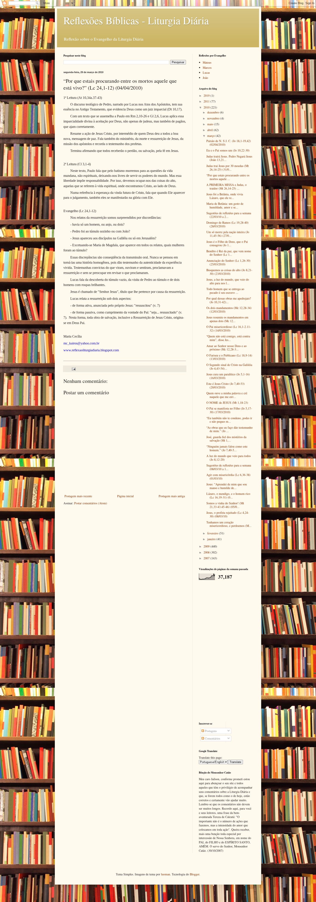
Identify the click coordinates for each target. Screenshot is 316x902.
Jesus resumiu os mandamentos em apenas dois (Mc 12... (227, 319)
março (211, 136)
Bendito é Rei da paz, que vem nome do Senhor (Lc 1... (228, 253)
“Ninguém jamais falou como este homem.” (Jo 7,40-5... (226, 448)
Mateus (207, 62)
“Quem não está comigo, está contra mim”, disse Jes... (228, 338)
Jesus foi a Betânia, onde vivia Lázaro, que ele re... (224, 196)
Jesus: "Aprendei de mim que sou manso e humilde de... (226, 486)
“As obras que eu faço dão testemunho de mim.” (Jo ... (229, 429)
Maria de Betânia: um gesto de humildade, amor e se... (224, 205)
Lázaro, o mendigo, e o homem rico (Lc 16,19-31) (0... (228, 495)
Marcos (207, 68)
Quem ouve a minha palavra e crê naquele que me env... (226, 395)
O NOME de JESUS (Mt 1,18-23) (227, 403)
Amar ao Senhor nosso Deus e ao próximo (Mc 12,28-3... (226, 348)
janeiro (211, 539)
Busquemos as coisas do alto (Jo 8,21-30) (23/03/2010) (229, 272)
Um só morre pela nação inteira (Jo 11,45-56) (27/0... (227, 234)
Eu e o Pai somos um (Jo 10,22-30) (228, 150)
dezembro (213, 112)
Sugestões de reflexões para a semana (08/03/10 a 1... (228, 467)
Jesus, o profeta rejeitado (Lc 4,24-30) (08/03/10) (227, 514)
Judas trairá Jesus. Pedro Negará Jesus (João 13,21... (229, 158)
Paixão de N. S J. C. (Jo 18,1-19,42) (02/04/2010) (228, 143)
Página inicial (125, 496)
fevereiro (213, 533)
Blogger (194, 874)
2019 (207, 95)
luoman (165, 874)
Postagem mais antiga (172, 496)
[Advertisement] (226, 650)
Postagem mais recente (78, 496)
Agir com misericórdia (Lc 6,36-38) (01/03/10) (228, 476)
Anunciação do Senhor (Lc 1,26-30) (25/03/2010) (228, 262)
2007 (207, 558)
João (205, 78)
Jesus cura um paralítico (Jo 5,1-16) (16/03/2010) (228, 376)
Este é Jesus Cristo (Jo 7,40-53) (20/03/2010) (225, 385)
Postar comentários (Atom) (90, 503)
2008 (207, 552)
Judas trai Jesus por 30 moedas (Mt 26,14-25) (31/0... (227, 167)
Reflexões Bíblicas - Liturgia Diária (136, 20)
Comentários (212, 738)
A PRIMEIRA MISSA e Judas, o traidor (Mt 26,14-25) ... (226, 186)
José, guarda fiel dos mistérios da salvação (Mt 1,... (226, 439)
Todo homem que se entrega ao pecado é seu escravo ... (225, 291)
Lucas (206, 72)
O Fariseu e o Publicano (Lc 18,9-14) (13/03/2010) (229, 357)
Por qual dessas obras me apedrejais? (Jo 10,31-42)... (228, 300)
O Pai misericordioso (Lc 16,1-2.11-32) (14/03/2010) (228, 328)
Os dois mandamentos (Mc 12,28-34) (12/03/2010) (229, 309)
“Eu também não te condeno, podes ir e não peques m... (229, 420)
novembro (213, 118)
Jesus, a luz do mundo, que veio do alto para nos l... (227, 281)
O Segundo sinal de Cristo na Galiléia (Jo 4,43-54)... (229, 366)
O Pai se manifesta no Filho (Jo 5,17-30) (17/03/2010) (229, 410)
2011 (207, 101)
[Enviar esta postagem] (73, 368)
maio (210, 124)
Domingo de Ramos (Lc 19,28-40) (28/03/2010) (227, 224)
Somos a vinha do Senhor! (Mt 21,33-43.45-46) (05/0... (225, 505)
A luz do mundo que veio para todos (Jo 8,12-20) (228, 458)
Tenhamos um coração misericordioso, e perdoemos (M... (229, 524)
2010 (207, 107)
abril (210, 130)
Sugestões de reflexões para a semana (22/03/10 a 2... (228, 215)
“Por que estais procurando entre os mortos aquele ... (227, 177)
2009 (207, 546)
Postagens (210, 731)
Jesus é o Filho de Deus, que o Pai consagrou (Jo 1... (227, 243)
